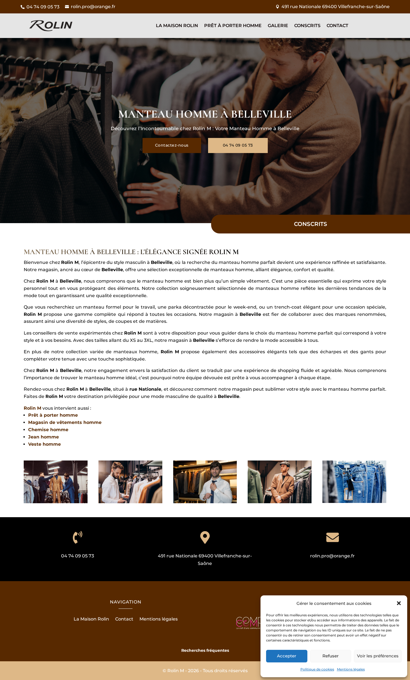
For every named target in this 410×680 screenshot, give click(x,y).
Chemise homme (48, 429)
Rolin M (32, 408)
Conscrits (307, 26)
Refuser (330, 655)
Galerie (278, 26)
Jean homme (43, 437)
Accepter (286, 655)
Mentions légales (351, 669)
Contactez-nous (172, 145)
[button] (399, 603)
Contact (337, 26)
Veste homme (44, 444)
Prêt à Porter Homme (233, 26)
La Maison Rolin (177, 26)
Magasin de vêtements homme (65, 422)
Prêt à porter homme (53, 415)
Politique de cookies (317, 669)
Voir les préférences (378, 655)
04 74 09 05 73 (238, 145)
